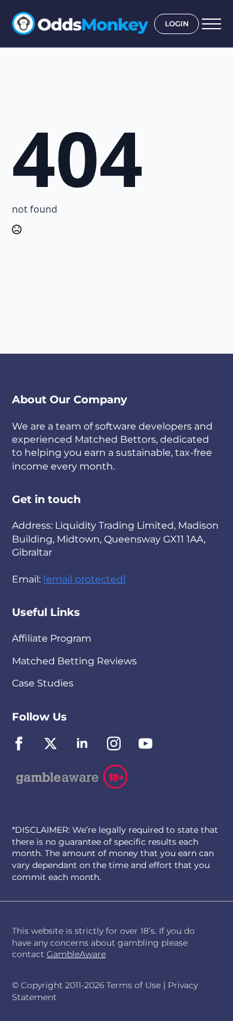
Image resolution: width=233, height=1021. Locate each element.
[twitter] (50, 743)
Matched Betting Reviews (74, 661)
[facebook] (19, 743)
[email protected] (84, 579)
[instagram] (114, 743)
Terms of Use (133, 985)
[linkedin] (82, 743)
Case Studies (42, 683)
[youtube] (145, 743)
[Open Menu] (211, 23)
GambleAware (76, 954)
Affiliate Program (51, 638)
